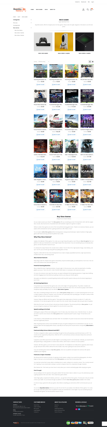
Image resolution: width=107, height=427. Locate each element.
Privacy (56, 406)
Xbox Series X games (63, 289)
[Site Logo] (19, 9)
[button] (88, 9)
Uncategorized (16, 25)
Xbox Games (39, 9)
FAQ (89, 1)
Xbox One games (85, 241)
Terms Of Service (58, 412)
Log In (92, 1)
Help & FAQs (36, 405)
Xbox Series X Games (19, 35)
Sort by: (35, 61)
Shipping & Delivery (59, 408)
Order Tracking (37, 406)
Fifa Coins (15, 23)
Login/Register (37, 410)
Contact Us (77, 1)
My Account (83, 1)
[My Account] (83, 9)
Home (32, 9)
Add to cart (41, 84)
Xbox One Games (18, 30)
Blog (46, 9)
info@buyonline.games (18, 411)
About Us (52, 9)
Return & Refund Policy (60, 410)
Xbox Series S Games (19, 32)
